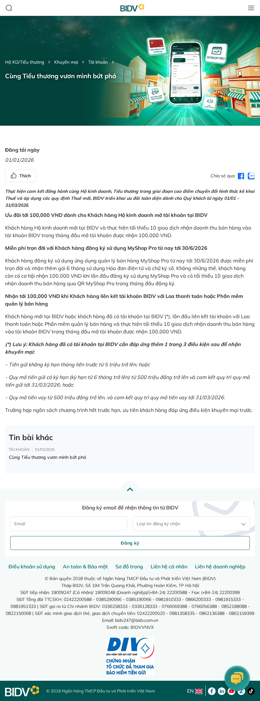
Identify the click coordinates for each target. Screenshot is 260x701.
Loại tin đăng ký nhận (158, 524)
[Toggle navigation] (251, 8)
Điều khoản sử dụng (32, 566)
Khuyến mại (66, 62)
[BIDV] (22, 691)
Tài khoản (98, 62)
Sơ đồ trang (129, 566)
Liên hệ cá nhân (169, 566)
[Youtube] (231, 690)
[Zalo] (241, 690)
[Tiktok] (251, 690)
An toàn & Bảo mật (85, 566)
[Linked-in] (221, 690)
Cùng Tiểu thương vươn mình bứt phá (47, 457)
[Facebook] (212, 690)
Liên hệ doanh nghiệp (220, 566)
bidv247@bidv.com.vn (136, 620)
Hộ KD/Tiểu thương (24, 62)
